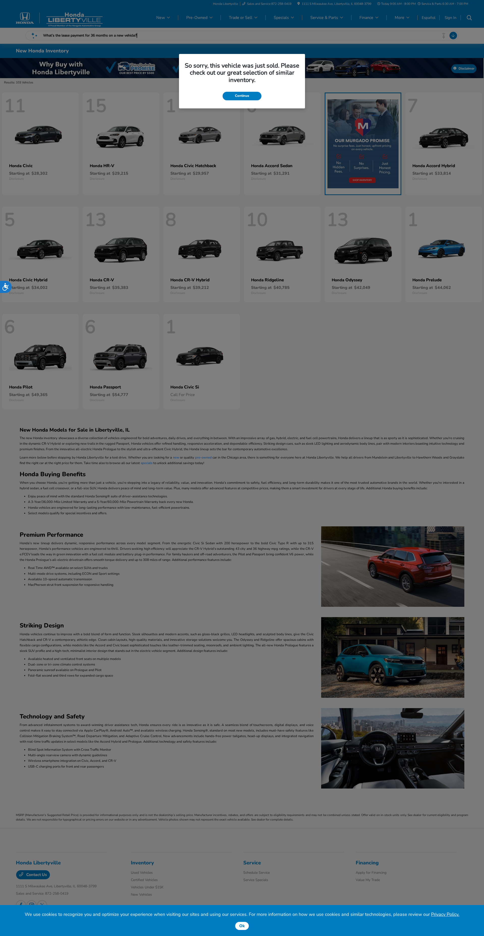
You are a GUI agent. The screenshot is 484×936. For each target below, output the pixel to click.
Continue (242, 96)
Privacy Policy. (445, 914)
